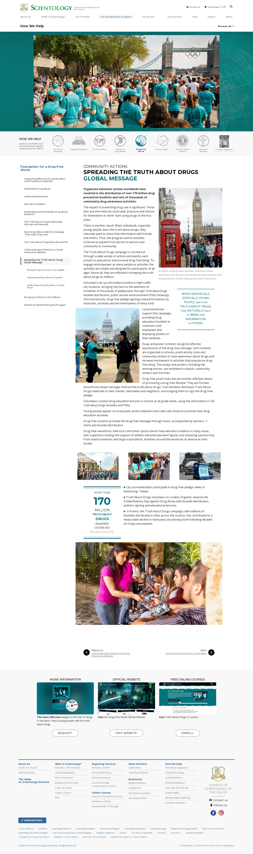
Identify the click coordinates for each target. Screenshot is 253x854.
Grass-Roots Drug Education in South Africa (46, 286)
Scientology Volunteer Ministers (33, 833)
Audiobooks (135, 787)
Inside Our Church (27, 767)
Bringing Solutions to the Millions (42, 297)
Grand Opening (26, 772)
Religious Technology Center (184, 828)
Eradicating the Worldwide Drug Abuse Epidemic (46, 213)
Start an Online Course (213, 828)
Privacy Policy (187, 845)
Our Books (148, 16)
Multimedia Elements (36, 196)
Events (211, 16)
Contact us (194, 7)
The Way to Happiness (176, 767)
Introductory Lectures (140, 793)
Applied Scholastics (194, 833)
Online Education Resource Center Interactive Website (110, 654)
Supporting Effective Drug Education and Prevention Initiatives (44, 179)
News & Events (138, 764)
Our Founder (82, 16)
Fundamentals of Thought (105, 806)
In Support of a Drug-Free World (33, 837)
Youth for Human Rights (94, 837)
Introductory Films (138, 798)
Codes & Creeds (63, 787)
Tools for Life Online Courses (107, 796)
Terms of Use (215, 845)
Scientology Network (61, 828)
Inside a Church (63, 792)
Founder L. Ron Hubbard (67, 767)
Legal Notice (229, 845)
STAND (122, 833)
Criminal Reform (173, 777)
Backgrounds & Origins (67, 782)
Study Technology (174, 772)
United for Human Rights (66, 837)
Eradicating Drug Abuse (37, 188)
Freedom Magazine (105, 833)
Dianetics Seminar (101, 767)
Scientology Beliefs (65, 772)
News (229, 16)
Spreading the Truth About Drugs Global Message (43, 261)
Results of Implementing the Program (45, 304)
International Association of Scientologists (72, 833)
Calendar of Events (138, 772)
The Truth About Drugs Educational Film (46, 242)
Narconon (176, 833)
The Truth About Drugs (177, 787)
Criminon (161, 833)
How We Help (32, 26)
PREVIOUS (97, 650)
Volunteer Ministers (175, 802)
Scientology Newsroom (135, 828)
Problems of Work (101, 801)
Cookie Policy (201, 845)
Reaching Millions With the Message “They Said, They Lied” (44, 233)
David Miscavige (158, 828)
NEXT (204, 650)
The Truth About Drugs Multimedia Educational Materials (43, 223)
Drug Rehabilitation (175, 782)
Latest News (135, 767)
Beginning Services (104, 764)
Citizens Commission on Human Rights (129, 837)
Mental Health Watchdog (177, 797)
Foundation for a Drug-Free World (42, 168)
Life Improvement (101, 777)
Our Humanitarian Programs (116, 16)
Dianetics (42, 828)
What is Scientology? (53, 16)
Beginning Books (137, 782)
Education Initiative (34, 204)
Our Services (174, 16)
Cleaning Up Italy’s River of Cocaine (44, 277)
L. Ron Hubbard (25, 828)
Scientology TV (214, 7)
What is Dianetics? (64, 777)
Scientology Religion (85, 828)
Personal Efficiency (101, 772)
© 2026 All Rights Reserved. (47, 845)
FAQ (194, 16)
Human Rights (172, 792)
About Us (25, 16)
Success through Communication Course (104, 784)
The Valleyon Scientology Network (33, 780)
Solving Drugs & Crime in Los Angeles (186, 653)
